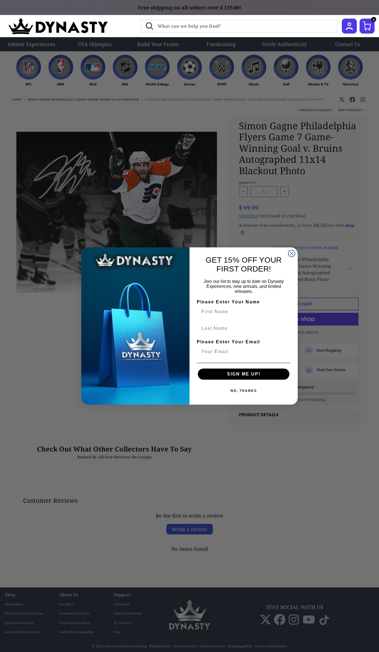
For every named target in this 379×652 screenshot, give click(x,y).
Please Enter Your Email (228, 341)
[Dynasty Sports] (65, 26)
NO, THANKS (244, 391)
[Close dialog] (291, 253)
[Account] (349, 26)
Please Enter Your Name (228, 302)
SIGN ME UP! (244, 374)
